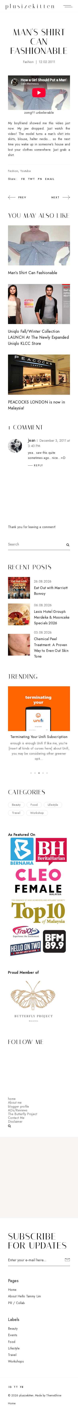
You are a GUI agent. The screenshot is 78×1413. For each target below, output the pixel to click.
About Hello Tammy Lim (24, 1296)
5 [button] (47, 773)
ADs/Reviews (18, 1110)
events (12, 1335)
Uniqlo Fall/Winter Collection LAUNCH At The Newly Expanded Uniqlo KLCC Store (38, 337)
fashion (28, 62)
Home (12, 1289)
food (34, 805)
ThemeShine (53, 1395)
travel (16, 813)
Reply (38, 465)
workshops (16, 1361)
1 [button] (31, 773)
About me (15, 1102)
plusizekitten (31, 6)
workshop (37, 813)
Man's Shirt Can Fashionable (32, 273)
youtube (25, 171)
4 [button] (43, 773)
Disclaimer (15, 1121)
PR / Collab (16, 1303)
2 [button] (35, 773)
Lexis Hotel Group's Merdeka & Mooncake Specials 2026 (51, 617)
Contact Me (16, 1118)
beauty (16, 805)
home (12, 1098)
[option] (39, 723)
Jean (32, 440)
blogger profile (18, 1106)
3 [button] (39, 773)
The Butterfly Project (22, 1114)
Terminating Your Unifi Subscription (39, 736)
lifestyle (53, 805)
